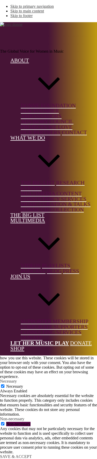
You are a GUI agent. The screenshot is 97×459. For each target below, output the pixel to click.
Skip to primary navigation (32, 6)
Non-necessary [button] (12, 419)
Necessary (14, 386)
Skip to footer (21, 15)
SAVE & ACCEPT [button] (16, 456)
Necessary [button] (8, 381)
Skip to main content (27, 11)
